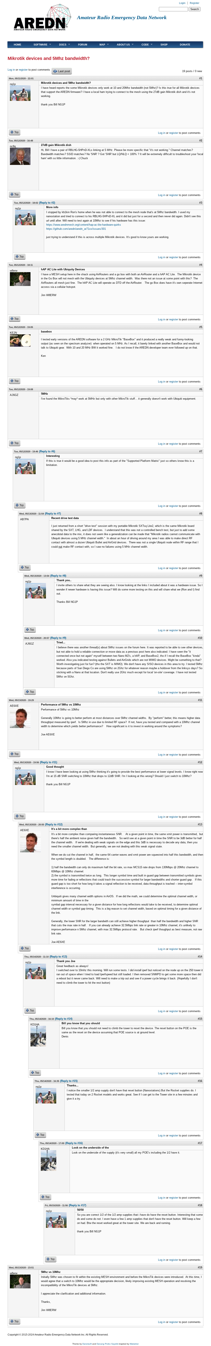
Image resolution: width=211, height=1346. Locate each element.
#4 (200, 264)
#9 (200, 575)
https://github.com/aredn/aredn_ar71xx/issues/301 (76, 228)
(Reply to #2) (47, 202)
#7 (200, 451)
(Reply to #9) (58, 637)
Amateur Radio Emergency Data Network (122, 17)
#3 (200, 202)
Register (194, 3)
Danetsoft (87, 1344)
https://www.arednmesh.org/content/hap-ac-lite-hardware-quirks (83, 224)
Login (182, 3)
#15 (200, 1018)
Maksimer (134, 1344)
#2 (200, 140)
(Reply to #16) (74, 1143)
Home (17, 44)
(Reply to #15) (68, 1080)
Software (37, 44)
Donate (185, 44)
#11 (200, 700)
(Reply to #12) (53, 824)
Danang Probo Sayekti (107, 1344)
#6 (200, 389)
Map (99, 44)
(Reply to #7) (53, 513)
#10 (200, 637)
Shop (164, 44)
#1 (200, 78)
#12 (200, 762)
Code (142, 44)
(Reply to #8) (58, 575)
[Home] (42, 32)
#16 (200, 1080)
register (23, 69)
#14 (200, 956)
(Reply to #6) (47, 451)
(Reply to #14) (63, 1018)
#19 (200, 1267)
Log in (11, 69)
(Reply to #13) (58, 956)
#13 (200, 824)
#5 (200, 327)
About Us (120, 44)
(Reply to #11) (48, 762)
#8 (200, 513)
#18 (200, 1205)
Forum (82, 44)
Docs (59, 44)
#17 (200, 1143)
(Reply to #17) (77, 1205)
